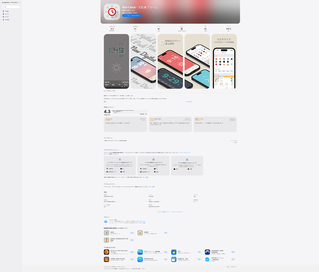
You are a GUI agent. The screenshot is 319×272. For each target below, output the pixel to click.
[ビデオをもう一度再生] (106, 86)
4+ (194, 201)
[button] (10, 11)
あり (105, 206)
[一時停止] (122, 86)
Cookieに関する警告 (136, 268)
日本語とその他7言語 (154, 201)
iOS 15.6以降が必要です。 (110, 201)
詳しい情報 (145, 177)
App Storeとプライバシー (124, 268)
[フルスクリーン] (127, 86)
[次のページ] (238, 61)
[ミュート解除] (125, 86)
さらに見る (189, 101)
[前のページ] (102, 61)
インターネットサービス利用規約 (111, 268)
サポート (144, 268)
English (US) (233, 266)
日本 (228, 266)
